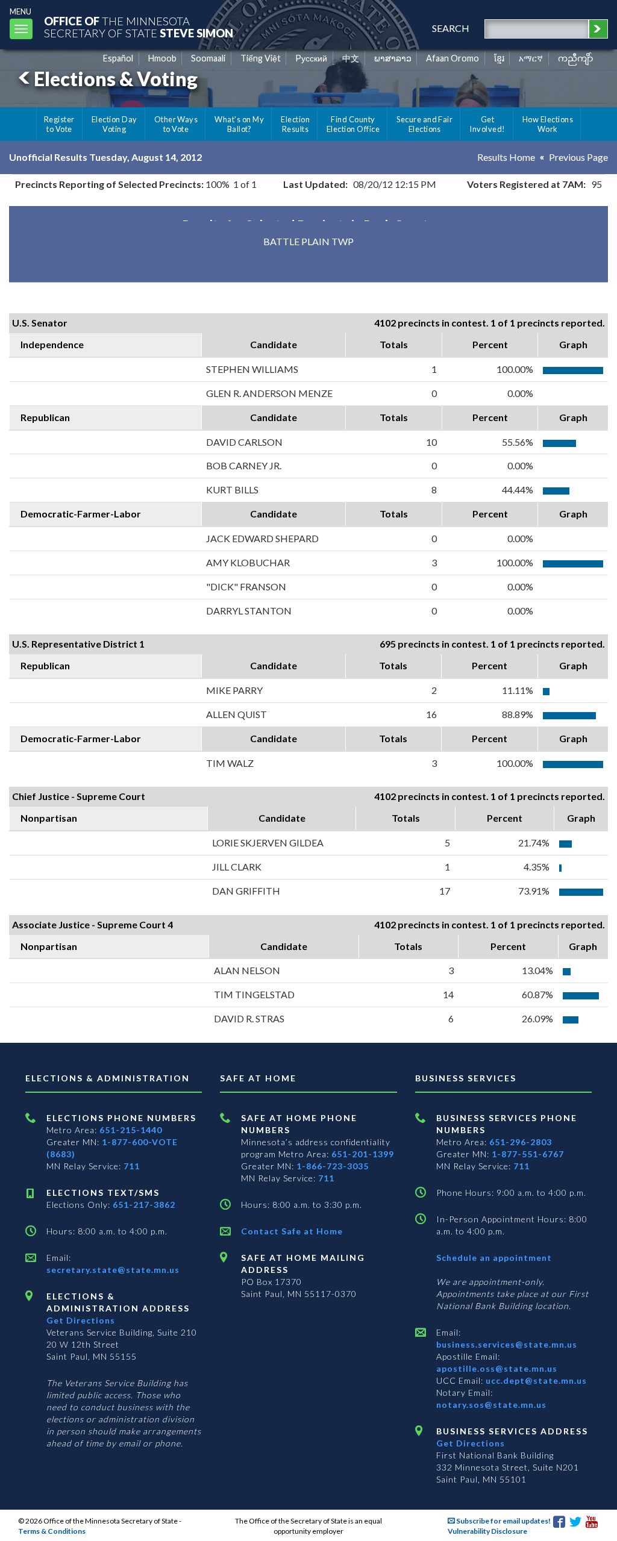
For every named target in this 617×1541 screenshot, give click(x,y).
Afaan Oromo (452, 58)
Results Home (506, 157)
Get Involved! (487, 124)
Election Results (295, 124)
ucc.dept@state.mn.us (535, 1380)
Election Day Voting (114, 124)
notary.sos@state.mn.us (491, 1404)
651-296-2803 (520, 1142)
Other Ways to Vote (176, 124)
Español (118, 58)
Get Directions (80, 1320)
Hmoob (162, 58)
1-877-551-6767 (528, 1154)
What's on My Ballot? (239, 124)
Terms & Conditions (52, 1531)
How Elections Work (547, 124)
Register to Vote (59, 124)
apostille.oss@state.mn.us (496, 1368)
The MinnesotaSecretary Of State (138, 26)
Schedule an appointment (494, 1257)
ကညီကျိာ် (576, 58)
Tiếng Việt (260, 58)
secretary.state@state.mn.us (113, 1269)
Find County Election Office (353, 124)
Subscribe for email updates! (503, 1520)
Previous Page (578, 157)
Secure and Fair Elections (424, 124)
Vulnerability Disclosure (487, 1531)
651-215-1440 (130, 1130)
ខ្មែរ (499, 58)
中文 (350, 58)
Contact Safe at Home (292, 1231)
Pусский (311, 58)
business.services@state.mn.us (506, 1344)
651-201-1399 (362, 1154)
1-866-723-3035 (332, 1166)
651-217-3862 (144, 1204)
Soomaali (208, 58)
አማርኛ (531, 58)
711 (132, 1166)
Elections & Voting (116, 78)
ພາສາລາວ (393, 58)
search (450, 28)
